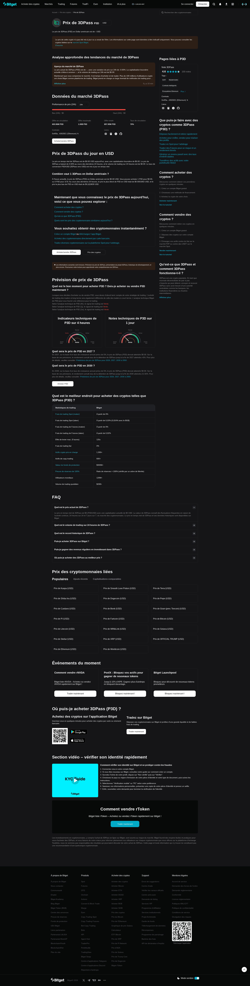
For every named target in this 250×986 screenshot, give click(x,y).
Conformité (176, 895)
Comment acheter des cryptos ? (68, 207)
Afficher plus (165, 297)
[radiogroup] (173, 71)
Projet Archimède (149, 917)
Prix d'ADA (115, 948)
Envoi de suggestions (150, 882)
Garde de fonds (148, 921)
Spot (83, 882)
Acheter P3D (63, 384)
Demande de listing (150, 899)
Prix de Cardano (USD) (64, 609)
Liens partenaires (58, 930)
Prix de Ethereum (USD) (65, 649)
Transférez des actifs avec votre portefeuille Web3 (173, 161)
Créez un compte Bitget (65, 234)
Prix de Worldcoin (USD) (114, 649)
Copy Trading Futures (90, 921)
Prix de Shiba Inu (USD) (65, 598)
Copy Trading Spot (88, 917)
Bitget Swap (86, 957)
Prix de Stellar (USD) (63, 639)
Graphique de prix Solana (122, 926)
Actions (84, 899)
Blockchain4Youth (58, 943)
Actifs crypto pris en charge (66, 452)
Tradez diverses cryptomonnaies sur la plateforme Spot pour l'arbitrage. (87, 243)
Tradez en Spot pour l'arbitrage (173, 144)
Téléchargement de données (153, 926)
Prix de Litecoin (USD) (64, 629)
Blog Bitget (55, 904)
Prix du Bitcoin (117, 917)
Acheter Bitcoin (117, 886)
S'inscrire (202, 4)
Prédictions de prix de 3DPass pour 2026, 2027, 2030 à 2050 (101, 360)
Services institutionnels (151, 912)
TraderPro (85, 943)
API (82, 935)
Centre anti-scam (149, 895)
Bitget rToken (116, 965)
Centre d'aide (147, 886)
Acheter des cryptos (119, 882)
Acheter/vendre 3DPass (64, 141)
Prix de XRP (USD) (112, 639)
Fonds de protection (59, 921)
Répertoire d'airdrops (90, 970)
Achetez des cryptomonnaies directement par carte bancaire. (82, 238)
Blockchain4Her (57, 948)
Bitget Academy (57, 899)
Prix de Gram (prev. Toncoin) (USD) (169, 609)
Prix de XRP (116, 939)
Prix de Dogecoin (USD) (114, 598)
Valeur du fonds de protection (67, 465)
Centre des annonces (59, 912)
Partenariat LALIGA (59, 935)
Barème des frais (149, 939)
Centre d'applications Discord (93, 965)
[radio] (168, 71)
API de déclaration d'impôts (153, 943)
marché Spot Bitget (80, 42)
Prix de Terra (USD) (162, 588)
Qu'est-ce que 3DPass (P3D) (67, 216)
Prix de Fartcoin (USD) (113, 619)
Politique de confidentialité (182, 908)
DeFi (164, 80)
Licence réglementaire (181, 899)
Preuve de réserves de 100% (67, 471)
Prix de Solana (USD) (163, 629)
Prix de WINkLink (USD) (114, 629)
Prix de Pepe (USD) (162, 598)
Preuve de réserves (59, 917)
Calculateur (116, 930)
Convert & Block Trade (90, 904)
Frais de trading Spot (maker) (67, 414)
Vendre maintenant (167, 250)
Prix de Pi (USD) (61, 619)
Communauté (56, 890)
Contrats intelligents (169, 86)
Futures (84, 886)
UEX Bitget (55, 926)
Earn (83, 912)
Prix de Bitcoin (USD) (163, 619)
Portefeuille (85, 948)
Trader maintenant (136, 731)
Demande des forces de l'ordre (185, 886)
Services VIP (147, 904)
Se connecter (187, 4)
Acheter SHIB (117, 908)
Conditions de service (181, 912)
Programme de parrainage (153, 935)
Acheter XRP (116, 899)
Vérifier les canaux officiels (153, 890)
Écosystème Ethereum (170, 91)
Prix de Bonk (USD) (112, 609)
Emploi (53, 895)
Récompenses (148, 930)
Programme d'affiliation (151, 908)
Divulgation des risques (181, 917)
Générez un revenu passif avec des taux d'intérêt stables (177, 155)
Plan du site (55, 952)
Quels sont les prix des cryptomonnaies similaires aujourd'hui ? (83, 220)
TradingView (86, 952)
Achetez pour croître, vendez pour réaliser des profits (178, 139)
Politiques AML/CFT (180, 904)
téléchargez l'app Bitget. (90, 234)
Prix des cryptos (65, 12)
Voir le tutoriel (165, 205)
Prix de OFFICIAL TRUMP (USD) (168, 639)
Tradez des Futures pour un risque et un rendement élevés (177, 149)
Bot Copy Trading (88, 926)
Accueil (54, 12)
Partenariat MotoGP (59, 939)
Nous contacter (57, 886)
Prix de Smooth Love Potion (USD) (119, 588)
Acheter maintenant (168, 201)
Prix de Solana (117, 952)
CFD (83, 890)
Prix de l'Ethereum (119, 921)
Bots (83, 930)
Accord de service (179, 882)
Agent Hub (85, 939)
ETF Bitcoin (116, 935)
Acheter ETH (116, 890)
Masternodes (173, 80)
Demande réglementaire (182, 890)
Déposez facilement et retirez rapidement (178, 134)
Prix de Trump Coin (119, 957)
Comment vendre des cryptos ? (68, 212)
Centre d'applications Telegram (94, 961)
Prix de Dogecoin (118, 961)
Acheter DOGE (117, 895)
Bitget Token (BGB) (59, 908)
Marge (83, 908)
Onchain (84, 895)
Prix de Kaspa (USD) (63, 588)
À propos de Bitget (58, 882)
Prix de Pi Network (119, 943)
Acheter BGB (116, 904)
